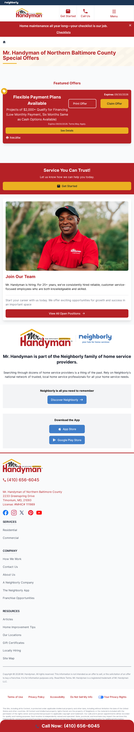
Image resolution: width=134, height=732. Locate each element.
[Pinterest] (31, 512)
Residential (10, 530)
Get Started (68, 16)
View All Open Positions (64, 313)
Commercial (11, 538)
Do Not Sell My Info (81, 696)
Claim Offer (114, 103)
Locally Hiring (12, 650)
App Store (69, 429)
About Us (9, 574)
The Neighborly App (16, 590)
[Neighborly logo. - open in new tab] (11, 2)
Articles (8, 619)
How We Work (12, 559)
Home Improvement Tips (19, 627)
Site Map (8, 658)
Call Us (85, 16)
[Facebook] (5, 512)
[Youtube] (39, 512)
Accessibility (57, 696)
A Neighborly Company (18, 582)
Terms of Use (15, 696)
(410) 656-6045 (23, 479)
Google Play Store (69, 440)
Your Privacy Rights (115, 696)
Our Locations (12, 635)
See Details (67, 130)
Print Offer (80, 103)
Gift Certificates (13, 642)
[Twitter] (22, 512)
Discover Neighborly (64, 399)
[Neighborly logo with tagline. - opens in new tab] (96, 338)
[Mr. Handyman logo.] (46, 338)
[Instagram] (14, 512)
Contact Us (10, 566)
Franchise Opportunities (18, 598)
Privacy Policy (36, 696)
